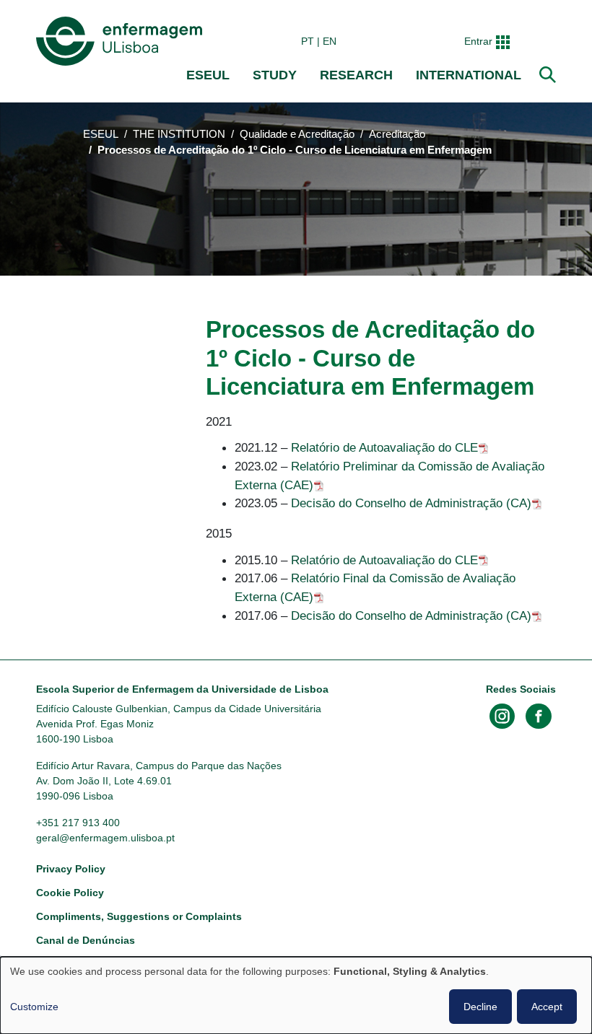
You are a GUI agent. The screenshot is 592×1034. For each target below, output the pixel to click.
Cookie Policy (70, 892)
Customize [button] (34, 1006)
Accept (546, 1006)
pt (307, 41)
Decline (480, 1006)
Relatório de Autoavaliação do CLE (384, 447)
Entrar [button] (478, 41)
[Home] (122, 41)
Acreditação (397, 134)
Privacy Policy (70, 869)
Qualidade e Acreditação (297, 134)
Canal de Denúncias (85, 940)
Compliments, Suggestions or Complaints (139, 916)
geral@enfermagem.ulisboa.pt (105, 838)
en (329, 41)
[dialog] (296, 995)
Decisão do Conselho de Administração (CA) (411, 503)
